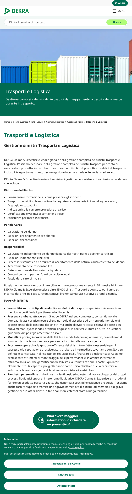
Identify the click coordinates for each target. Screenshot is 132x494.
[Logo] (18, 11)
